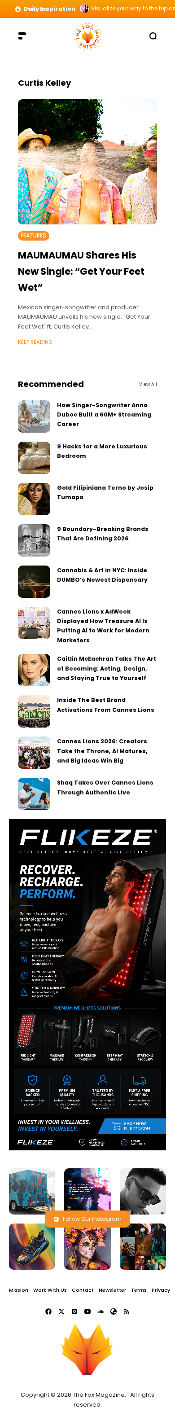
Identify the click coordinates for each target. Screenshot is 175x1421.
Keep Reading (35, 342)
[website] (113, 1311)
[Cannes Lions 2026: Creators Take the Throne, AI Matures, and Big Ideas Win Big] (34, 753)
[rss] (126, 1311)
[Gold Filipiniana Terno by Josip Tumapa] (34, 499)
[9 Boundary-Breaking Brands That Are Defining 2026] (34, 540)
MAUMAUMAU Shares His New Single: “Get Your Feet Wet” (81, 271)
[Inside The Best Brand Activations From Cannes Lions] (34, 711)
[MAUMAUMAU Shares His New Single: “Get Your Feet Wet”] (87, 161)
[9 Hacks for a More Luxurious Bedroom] (34, 458)
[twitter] (61, 1311)
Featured (34, 235)
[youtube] (87, 1311)
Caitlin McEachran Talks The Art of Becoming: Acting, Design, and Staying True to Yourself (106, 668)
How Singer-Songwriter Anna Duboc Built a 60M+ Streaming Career (104, 414)
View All (148, 384)
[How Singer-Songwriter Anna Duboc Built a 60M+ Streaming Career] (34, 416)
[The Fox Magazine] (87, 35)
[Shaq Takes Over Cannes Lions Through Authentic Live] (34, 794)
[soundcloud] (100, 1311)
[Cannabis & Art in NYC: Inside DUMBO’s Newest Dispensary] (34, 582)
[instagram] (74, 1311)
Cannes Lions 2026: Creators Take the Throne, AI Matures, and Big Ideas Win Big (102, 750)
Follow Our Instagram (92, 1219)
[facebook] (48, 1311)
